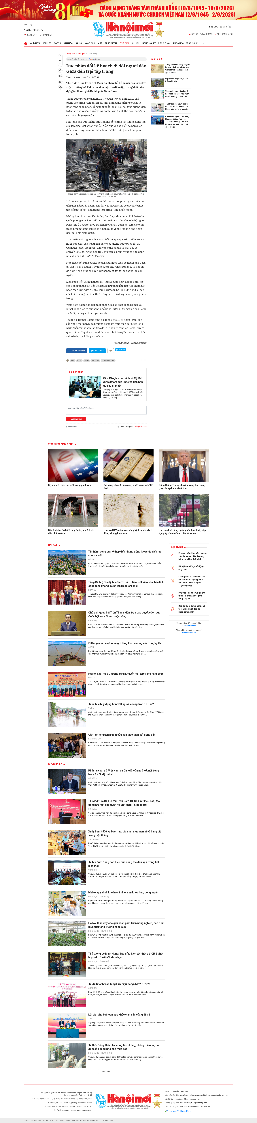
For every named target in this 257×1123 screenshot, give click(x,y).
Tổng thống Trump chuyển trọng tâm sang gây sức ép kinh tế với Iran (182, 487)
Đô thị (57, 43)
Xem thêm (106, 1071)
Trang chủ (70, 54)
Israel (86, 360)
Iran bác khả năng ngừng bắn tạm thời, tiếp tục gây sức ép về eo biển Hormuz (182, 532)
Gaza (79, 360)
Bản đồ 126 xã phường (202, 34)
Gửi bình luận (76, 419)
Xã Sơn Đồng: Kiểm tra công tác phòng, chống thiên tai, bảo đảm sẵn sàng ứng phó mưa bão (124, 1047)
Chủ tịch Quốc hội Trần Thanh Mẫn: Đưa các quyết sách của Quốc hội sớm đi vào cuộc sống (124, 614)
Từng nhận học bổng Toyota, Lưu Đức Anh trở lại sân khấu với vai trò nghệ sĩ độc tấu (177, 67)
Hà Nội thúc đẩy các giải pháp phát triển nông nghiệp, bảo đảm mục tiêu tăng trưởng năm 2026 (126, 924)
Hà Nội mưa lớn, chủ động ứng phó (191, 568)
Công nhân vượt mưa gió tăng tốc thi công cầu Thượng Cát (126, 643)
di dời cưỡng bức (108, 360)
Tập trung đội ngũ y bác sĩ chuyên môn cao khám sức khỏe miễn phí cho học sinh (177, 106)
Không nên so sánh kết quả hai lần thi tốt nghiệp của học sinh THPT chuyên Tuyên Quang (191, 581)
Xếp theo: (120, 426)
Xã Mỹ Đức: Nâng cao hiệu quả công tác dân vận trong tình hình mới (124, 863)
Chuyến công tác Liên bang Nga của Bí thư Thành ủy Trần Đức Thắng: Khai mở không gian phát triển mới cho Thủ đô (177, 121)
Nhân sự (92, 590)
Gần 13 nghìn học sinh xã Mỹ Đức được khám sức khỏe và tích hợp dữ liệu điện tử (123, 382)
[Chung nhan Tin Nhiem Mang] (178, 1111)
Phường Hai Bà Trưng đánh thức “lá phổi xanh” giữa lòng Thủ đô (191, 596)
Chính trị (35, 43)
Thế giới (124, 43)
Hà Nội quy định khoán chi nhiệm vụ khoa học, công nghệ (123, 892)
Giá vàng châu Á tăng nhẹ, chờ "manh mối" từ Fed (127, 487)
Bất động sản (94, 739)
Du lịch (135, 43)
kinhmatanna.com (189, 632)
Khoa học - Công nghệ (185, 43)
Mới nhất (47, 35)
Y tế (100, 43)
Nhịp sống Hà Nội (225, 34)
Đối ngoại (92, 778)
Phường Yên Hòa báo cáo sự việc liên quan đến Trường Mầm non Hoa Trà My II (192, 556)
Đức (72, 360)
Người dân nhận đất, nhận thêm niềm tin (176, 80)
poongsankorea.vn (189, 625)
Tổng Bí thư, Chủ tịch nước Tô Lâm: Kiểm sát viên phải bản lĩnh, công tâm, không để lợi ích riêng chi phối (126, 584)
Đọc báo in (32, 35)
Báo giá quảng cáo (199, 1103)
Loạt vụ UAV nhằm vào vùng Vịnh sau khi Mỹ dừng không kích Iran (127, 532)
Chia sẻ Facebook (78, 351)
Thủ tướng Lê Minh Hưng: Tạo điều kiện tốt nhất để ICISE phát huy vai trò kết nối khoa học (125, 955)
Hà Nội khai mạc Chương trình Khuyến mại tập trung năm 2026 (125, 673)
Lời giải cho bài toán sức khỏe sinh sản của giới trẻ (119, 1014)
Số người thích (141, 426)
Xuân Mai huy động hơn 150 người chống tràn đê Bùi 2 (121, 704)
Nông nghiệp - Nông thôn (156, 43)
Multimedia (111, 43)
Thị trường (93, 839)
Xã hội (79, 43)
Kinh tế (47, 43)
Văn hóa (68, 43)
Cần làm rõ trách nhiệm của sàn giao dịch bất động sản (121, 734)
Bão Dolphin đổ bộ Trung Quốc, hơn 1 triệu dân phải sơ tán (71, 532)
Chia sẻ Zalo (98, 351)
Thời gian (129, 426)
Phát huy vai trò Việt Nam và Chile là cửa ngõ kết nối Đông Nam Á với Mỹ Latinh (123, 772)
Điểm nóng (92, 54)
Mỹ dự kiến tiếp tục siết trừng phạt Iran (69, 485)
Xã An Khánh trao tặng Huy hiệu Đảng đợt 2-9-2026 (119, 984)
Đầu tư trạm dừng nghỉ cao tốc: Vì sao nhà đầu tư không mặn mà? (191, 609)
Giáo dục (90, 43)
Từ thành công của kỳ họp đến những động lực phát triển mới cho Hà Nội (125, 553)
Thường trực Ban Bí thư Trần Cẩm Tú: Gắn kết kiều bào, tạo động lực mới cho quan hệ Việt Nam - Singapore (124, 802)
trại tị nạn (95, 360)
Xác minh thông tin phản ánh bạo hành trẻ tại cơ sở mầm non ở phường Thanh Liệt (177, 94)
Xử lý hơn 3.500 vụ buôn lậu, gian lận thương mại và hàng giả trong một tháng (124, 833)
